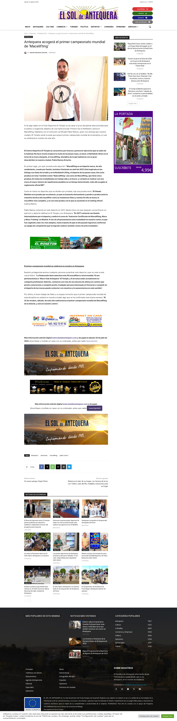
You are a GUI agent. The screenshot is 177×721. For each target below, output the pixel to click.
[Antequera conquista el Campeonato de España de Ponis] (95, 508)
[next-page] (29, 600)
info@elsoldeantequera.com (136, 685)
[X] (47, 466)
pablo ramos (64, 455)
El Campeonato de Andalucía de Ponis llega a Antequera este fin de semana (94, 589)
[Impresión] (63, 466)
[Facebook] (41, 466)
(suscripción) (95, 408)
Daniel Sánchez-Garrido (38, 52)
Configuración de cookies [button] (149, 716)
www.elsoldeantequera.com (64, 338)
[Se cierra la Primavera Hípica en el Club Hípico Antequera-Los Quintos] (37, 542)
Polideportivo (42, 33)
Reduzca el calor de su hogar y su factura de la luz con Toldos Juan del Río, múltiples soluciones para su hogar (88, 483)
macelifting (53, 455)
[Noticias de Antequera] (88, 13)
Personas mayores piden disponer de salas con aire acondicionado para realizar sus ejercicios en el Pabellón (66, 523)
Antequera (34, 455)
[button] (150, 27)
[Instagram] (122, 689)
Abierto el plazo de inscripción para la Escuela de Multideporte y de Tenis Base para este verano (94, 556)
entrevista (44, 455)
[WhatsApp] (52, 466)
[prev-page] (25, 600)
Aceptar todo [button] (168, 716)
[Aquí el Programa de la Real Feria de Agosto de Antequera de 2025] (75, 654)
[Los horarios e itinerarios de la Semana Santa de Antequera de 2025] (75, 642)
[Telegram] (69, 466)
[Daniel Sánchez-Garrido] (25, 52)
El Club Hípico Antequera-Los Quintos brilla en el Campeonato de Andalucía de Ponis (66, 589)
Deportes (32, 33)
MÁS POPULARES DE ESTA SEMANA (43, 616)
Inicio (26, 33)
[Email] (58, 466)
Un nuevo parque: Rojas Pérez (36, 481)
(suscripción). (92, 341)
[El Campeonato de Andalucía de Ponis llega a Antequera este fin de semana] (95, 575)
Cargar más (132, 103)
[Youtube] (140, 689)
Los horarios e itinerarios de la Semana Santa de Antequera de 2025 (95, 641)
